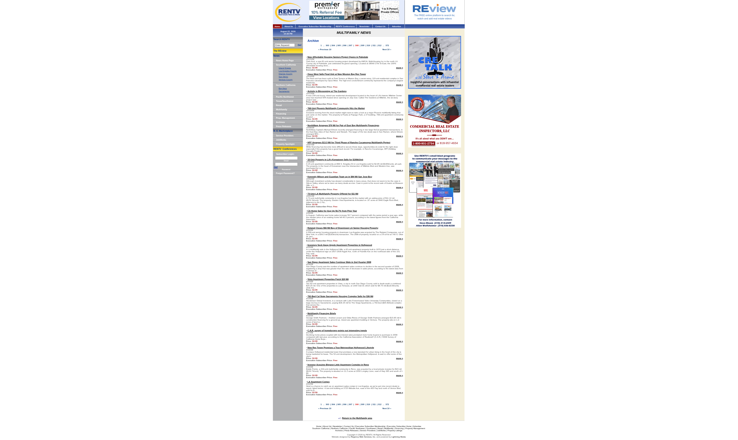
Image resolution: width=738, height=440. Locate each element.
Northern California (285, 85)
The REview (279, 51)
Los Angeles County (288, 71)
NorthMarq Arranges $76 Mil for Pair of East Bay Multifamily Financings (343, 125)
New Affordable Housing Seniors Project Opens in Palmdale (338, 57)
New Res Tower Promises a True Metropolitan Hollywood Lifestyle (341, 347)
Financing (281, 114)
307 (350, 45)
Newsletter (364, 26)
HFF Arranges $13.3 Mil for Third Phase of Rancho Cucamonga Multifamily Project (349, 142)
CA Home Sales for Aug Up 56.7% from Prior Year (332, 211)
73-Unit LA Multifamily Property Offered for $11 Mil (333, 194)
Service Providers (284, 135)
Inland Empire (285, 68)
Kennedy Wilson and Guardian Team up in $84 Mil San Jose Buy (340, 177)
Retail (279, 105)
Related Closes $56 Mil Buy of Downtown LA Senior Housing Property (343, 228)
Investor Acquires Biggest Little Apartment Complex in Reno (338, 365)
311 (374, 45)
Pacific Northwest (285, 97)
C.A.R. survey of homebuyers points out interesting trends (337, 330)
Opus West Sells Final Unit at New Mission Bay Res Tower (337, 74)
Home (277, 26)
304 (333, 45)
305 (339, 45)
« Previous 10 (324, 49)
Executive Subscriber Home (399, 426)
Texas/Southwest (284, 101)
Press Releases (283, 126)
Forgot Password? (285, 173)
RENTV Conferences (345, 26)
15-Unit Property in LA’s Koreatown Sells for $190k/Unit (335, 159)
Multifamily (281, 109)
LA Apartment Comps (319, 382)
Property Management (415, 428)
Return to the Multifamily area (357, 418)
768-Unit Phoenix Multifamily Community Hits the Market (336, 108)
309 (362, 45)
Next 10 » (386, 49)
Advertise (396, 26)
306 (345, 45)
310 (368, 45)
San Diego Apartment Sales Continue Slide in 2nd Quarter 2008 (339, 262)
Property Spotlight (285, 144)
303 (327, 45)
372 (387, 45)
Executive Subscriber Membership (315, 26)
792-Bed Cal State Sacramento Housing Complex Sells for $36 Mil (340, 296)
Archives (280, 122)
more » (399, 68)
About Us (288, 26)
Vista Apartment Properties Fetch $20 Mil (328, 279)
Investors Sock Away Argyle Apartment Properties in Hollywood (340, 245)
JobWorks (281, 140)
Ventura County (286, 80)
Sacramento (284, 91)
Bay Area (283, 88)
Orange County (285, 74)
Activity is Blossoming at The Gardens (327, 91)
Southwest (371, 428)
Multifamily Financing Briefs (322, 313)
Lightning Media (398, 437)
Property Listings (394, 430)
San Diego (283, 77)
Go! (300, 45)
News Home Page (285, 60)
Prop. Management (285, 118)
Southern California (286, 65)
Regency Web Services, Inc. (363, 437)
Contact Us (380, 26)
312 (379, 45)
